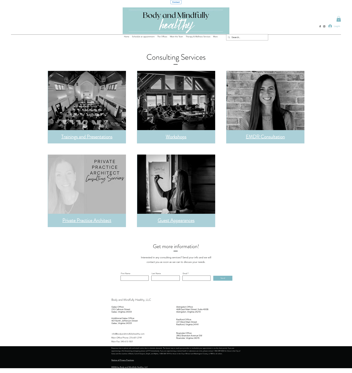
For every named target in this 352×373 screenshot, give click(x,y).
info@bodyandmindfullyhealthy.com (128, 333)
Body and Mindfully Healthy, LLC (131, 300)
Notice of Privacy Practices (122, 360)
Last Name (156, 273)
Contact (176, 2)
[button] (338, 19)
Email (185, 273)
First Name (125, 273)
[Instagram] (324, 26)
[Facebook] (320, 26)
